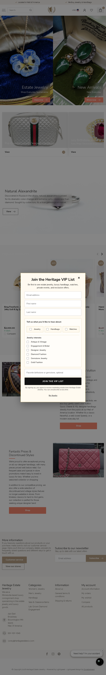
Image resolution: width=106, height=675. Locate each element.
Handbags (55, 329)
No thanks (53, 396)
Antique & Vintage (39, 342)
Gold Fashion (37, 362)
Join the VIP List (52, 381)
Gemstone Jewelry (39, 358)
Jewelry (37, 329)
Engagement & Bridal (40, 346)
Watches (73, 329)
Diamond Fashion (38, 354)
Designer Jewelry (38, 350)
